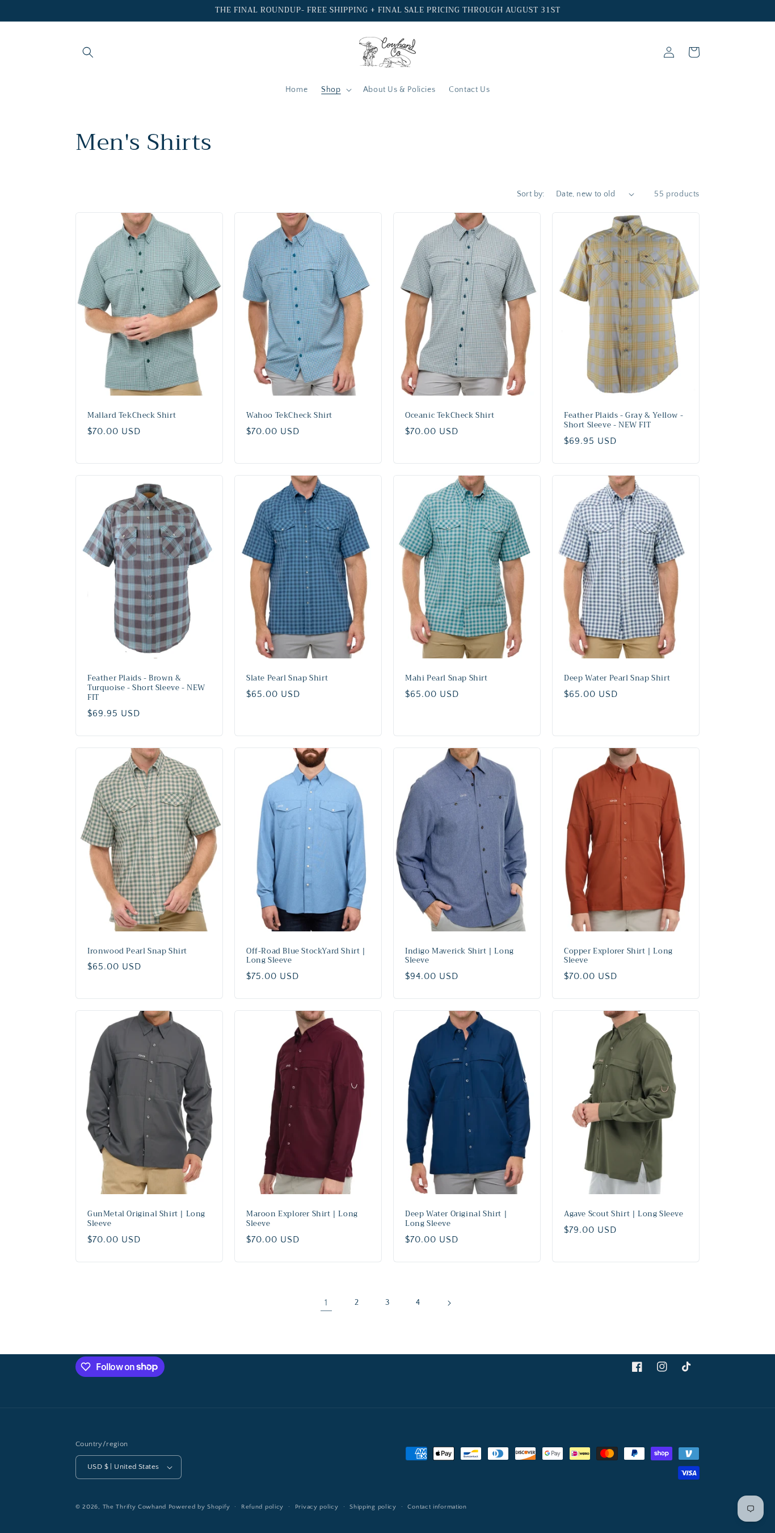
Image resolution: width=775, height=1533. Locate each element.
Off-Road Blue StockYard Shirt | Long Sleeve (306, 956)
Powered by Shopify (199, 1506)
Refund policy (262, 1506)
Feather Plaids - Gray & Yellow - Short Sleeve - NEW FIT (623, 420)
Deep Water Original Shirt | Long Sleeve (456, 1219)
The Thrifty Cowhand (134, 1506)
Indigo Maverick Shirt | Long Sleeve (459, 956)
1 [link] (326, 1302)
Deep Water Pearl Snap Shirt (617, 678)
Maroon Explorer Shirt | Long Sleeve (302, 1219)
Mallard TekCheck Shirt (131, 416)
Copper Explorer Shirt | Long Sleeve (618, 956)
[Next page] (448, 1303)
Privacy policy (317, 1506)
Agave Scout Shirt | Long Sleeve (624, 1214)
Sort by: (531, 194)
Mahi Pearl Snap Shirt (446, 678)
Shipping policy (373, 1506)
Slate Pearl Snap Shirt (287, 678)
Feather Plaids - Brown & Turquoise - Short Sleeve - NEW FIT (146, 688)
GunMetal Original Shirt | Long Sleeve (146, 1219)
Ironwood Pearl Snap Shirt (137, 951)
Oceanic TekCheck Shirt (449, 416)
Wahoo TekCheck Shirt (289, 416)
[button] (87, 52)
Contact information (436, 1506)
